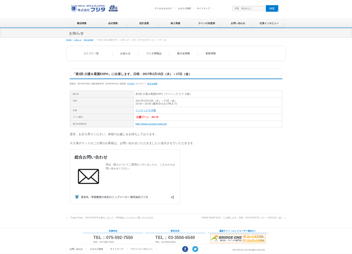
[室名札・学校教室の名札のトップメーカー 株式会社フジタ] (94, 9)
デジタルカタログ (163, 8)
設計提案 (144, 23)
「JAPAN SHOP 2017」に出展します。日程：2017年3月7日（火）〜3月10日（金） (242, 217)
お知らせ (125, 53)
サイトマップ (203, 8)
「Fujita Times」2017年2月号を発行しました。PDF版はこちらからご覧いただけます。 (110, 217)
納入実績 (175, 23)
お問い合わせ (238, 23)
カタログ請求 (184, 8)
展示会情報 (183, 53)
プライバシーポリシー (142, 249)
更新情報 (211, 53)
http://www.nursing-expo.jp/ (151, 123)
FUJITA (130, 84)
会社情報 (113, 23)
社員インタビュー (269, 23)
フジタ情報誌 (154, 53)
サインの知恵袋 (206, 23)
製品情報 (82, 23)
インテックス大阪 (145, 110)
